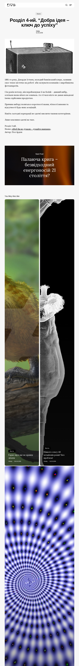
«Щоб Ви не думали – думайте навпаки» (31, 129)
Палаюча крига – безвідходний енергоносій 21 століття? (39, 165)
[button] (70, 5)
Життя (12, 451)
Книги (39, 14)
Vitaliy (38, 31)
